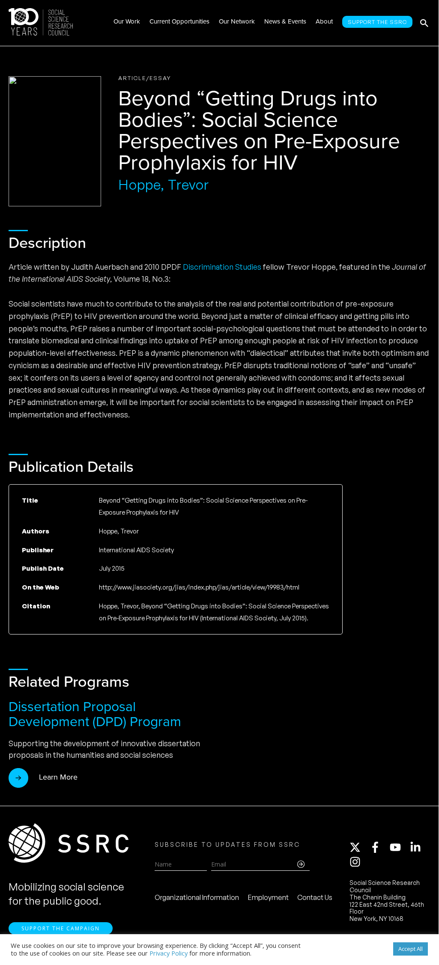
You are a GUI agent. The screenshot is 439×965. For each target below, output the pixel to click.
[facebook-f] (379, 847)
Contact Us (314, 897)
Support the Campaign (60, 928)
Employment (268, 897)
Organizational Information (197, 897)
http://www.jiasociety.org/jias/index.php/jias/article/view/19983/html (199, 587)
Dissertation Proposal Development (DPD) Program (95, 714)
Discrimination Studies (222, 266)
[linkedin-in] (419, 847)
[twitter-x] (358, 847)
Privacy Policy (168, 953)
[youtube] (399, 847)
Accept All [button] (410, 949)
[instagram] (356, 861)
